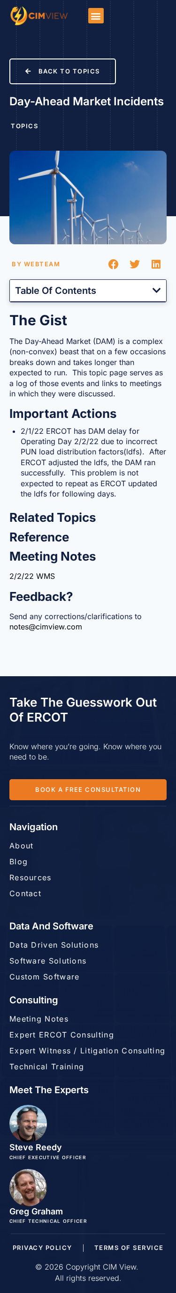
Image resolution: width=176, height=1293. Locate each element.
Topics (24, 126)
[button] (96, 15)
